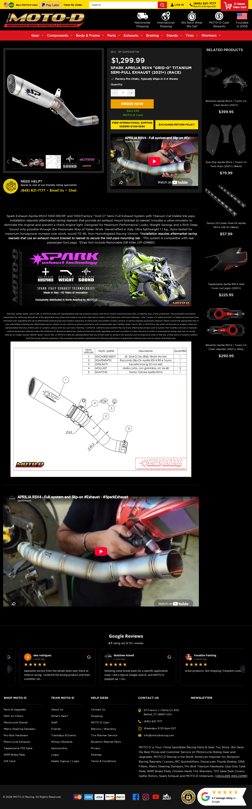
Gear (35, 35)
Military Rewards (62, 741)
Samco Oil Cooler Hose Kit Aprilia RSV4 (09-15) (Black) (226, 225)
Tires (190, 35)
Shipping (96, 716)
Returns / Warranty (103, 728)
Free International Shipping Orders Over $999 (132, 124)
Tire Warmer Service (104, 735)
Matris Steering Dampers (19, 728)
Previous (8, 161)
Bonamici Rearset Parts (106, 741)
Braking (152, 35)
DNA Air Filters (13, 716)
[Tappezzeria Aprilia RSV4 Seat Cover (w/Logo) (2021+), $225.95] (226, 261)
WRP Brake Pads (14, 754)
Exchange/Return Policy (177, 124)
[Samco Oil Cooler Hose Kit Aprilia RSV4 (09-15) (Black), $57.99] (226, 200)
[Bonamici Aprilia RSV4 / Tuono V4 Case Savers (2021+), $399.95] (226, 78)
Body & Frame (88, 35)
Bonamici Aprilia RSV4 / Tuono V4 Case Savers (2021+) (226, 103)
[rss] (167, 797)
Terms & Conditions (103, 761)
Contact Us (98, 709)
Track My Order (72, 4)
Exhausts (131, 35)
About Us (57, 709)
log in (179, 4)
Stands (172, 35)
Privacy (95, 748)
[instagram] (146, 797)
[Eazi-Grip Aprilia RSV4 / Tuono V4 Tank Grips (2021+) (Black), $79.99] (226, 139)
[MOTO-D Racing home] (45, 20)
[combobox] (128, 5)
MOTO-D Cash (100, 722)
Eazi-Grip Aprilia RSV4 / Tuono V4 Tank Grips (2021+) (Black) (226, 164)
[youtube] (156, 797)
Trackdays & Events (63, 735)
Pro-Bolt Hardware (16, 735)
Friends (56, 728)
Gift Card (9, 761)
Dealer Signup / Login (65, 761)
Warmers (209, 35)
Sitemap (96, 754)
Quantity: (117, 84)
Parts (111, 35)
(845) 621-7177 (204, 5)
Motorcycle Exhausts (17, 741)
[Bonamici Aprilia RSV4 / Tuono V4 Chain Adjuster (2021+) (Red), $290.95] (226, 322)
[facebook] (136, 797)
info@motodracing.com (159, 735)
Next (99, 161)
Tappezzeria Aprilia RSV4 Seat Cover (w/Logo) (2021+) (226, 286)
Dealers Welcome (231, 776)
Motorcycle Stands (16, 722)
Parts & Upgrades (15, 709)
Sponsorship (59, 748)
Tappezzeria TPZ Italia (18, 748)
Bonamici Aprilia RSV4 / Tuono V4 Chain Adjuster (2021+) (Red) (226, 347)
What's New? (59, 716)
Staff (54, 722)
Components (57, 35)
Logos (55, 754)
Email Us (57, 190)
